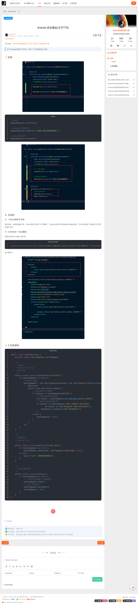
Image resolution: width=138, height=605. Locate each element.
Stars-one (12, 34)
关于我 (64, 3)
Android (9, 521)
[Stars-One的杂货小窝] (5, 3)
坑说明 (114, 62)
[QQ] (118, 46)
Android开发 (12, 11)
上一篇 (5, 543)
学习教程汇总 (29, 3)
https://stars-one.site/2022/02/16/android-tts (31, 531)
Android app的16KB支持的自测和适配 (119, 91)
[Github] (111, 46)
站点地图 (132, 597)
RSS (126, 597)
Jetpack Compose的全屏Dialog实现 (119, 95)
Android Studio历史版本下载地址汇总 (119, 83)
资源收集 (56, 3)
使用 (111, 58)
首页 (39, 3)
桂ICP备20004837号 (37, 597)
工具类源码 (114, 66)
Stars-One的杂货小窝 (121, 30)
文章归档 (73, 3)
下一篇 (101, 543)
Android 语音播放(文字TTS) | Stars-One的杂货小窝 (31, 43)
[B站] (125, 46)
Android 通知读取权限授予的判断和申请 (119, 87)
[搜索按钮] (133, 3)
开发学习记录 (15, 3)
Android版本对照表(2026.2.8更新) (119, 80)
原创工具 (47, 3)
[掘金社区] (131, 46)
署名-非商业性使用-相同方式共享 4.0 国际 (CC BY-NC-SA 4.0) (44, 534)
